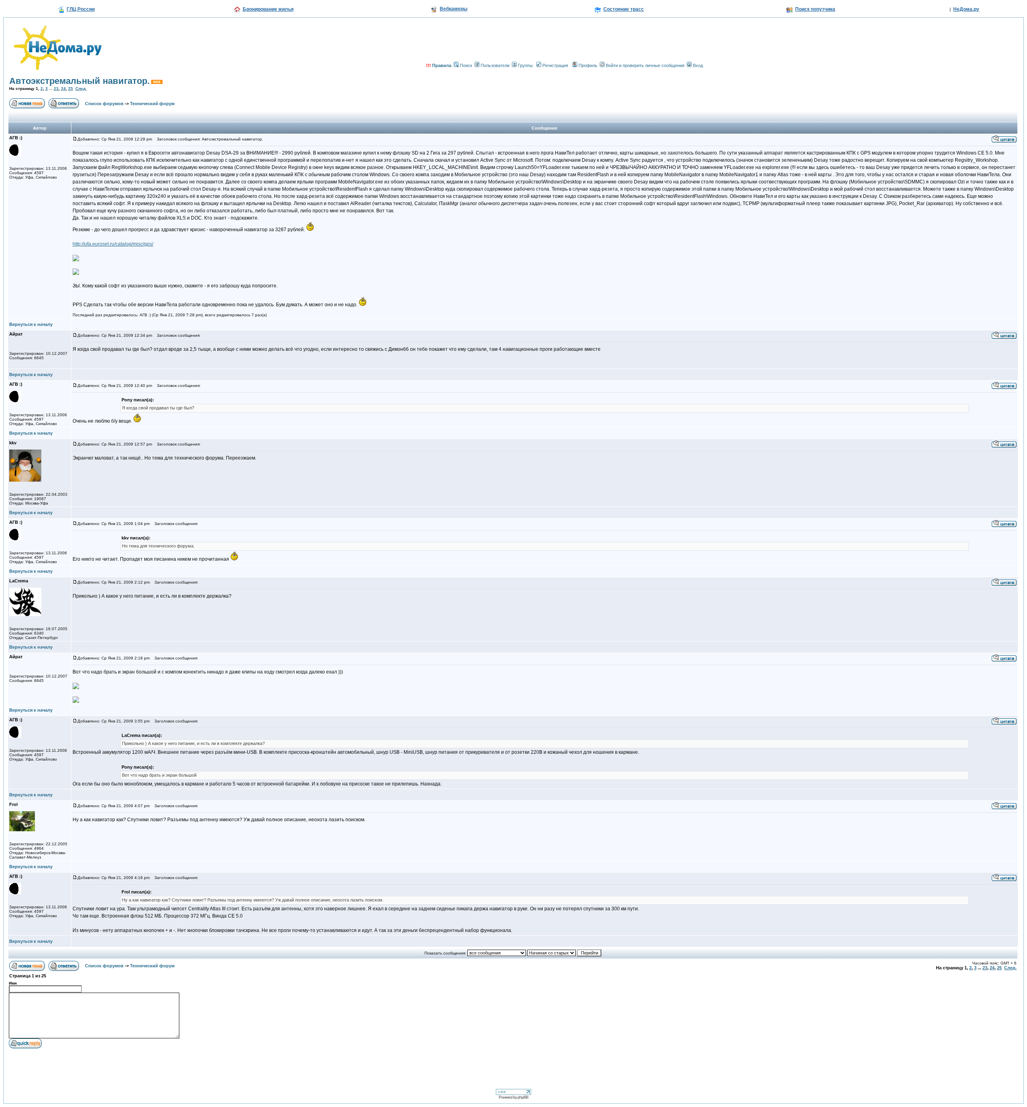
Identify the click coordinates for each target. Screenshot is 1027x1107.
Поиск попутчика (815, 9)
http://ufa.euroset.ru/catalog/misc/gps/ (113, 244)
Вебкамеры (453, 9)
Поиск (466, 65)
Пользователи (495, 65)
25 (70, 88)
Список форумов (104, 103)
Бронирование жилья (268, 9)
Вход (698, 65)
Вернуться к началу (31, 324)
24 (63, 88)
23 (56, 88)
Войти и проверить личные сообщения (645, 65)
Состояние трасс (623, 9)
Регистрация (555, 65)
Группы (525, 65)
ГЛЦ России (81, 9)
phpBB (523, 1097)
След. (81, 88)
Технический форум (152, 103)
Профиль (587, 65)
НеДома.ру (966, 9)
